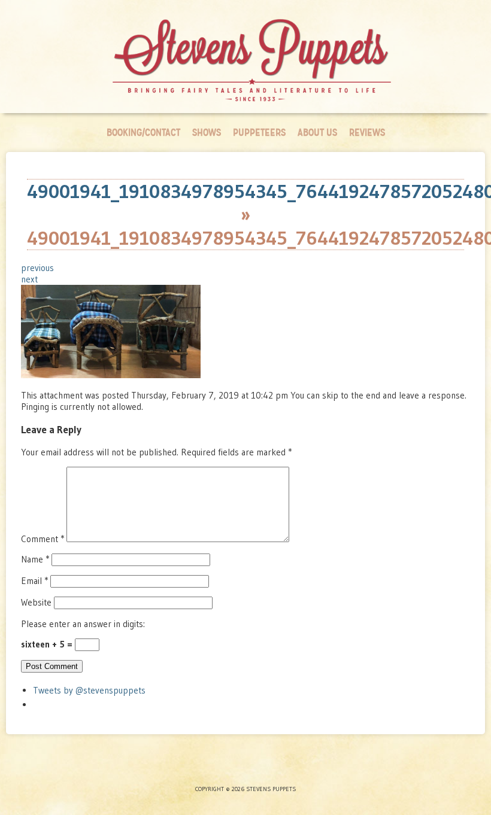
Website (36, 602)
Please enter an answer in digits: (83, 624)
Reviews (367, 132)
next (29, 279)
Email (34, 580)
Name (35, 559)
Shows (206, 132)
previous (37, 267)
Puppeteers (259, 132)
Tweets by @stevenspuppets (89, 690)
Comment (42, 539)
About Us (317, 132)
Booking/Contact (143, 132)
